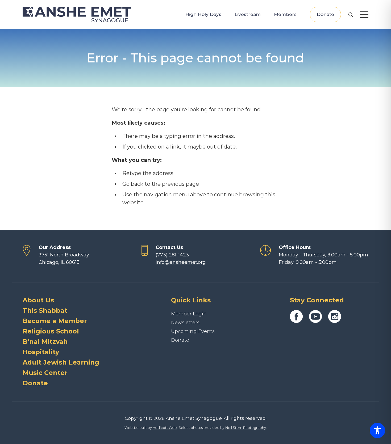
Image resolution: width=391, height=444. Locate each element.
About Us (38, 300)
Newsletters (185, 322)
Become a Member (55, 321)
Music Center (45, 373)
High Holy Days (203, 14)
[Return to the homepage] (77, 14)
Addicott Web (165, 427)
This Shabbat (45, 310)
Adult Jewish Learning (61, 362)
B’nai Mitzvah (45, 341)
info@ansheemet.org (181, 262)
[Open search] (350, 15)
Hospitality (41, 352)
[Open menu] (364, 14)
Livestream (248, 14)
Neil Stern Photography (245, 427)
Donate (325, 14)
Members (285, 14)
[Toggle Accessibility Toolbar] (377, 430)
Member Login (189, 314)
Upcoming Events (193, 331)
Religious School (51, 331)
